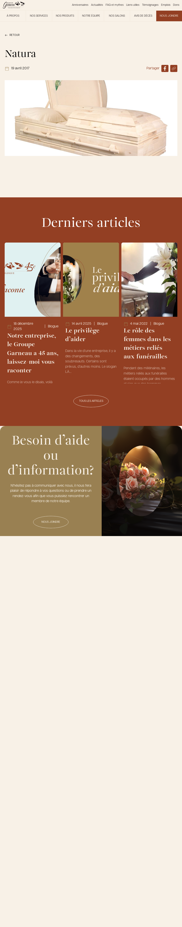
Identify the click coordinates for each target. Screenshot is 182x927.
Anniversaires (80, 5)
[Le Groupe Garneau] (14, 5)
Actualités (97, 5)
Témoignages (150, 5)
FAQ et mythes (115, 5)
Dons (176, 5)
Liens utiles (132, 5)
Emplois (165, 5)
